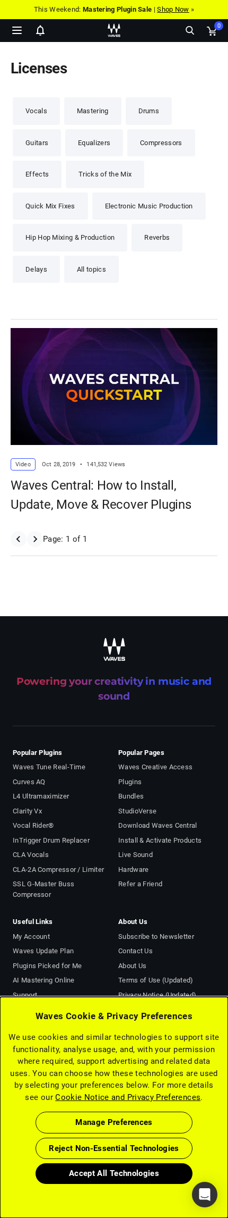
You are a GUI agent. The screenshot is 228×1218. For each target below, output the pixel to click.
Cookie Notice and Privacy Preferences (127, 1097)
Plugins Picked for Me (47, 966)
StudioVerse (137, 811)
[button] (0, 1164)
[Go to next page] (35, 539)
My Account (31, 936)
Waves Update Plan (43, 951)
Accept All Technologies (114, 1173)
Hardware (133, 869)
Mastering (93, 111)
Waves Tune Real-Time (49, 767)
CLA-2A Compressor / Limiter (58, 869)
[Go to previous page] (19, 539)
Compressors (161, 143)
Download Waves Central (157, 825)
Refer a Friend (140, 884)
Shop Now (173, 9)
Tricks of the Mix (104, 174)
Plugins (130, 782)
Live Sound (135, 855)
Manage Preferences (113, 1122)
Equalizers (94, 143)
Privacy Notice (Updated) (157, 995)
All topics (91, 269)
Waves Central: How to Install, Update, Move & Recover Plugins (101, 495)
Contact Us (135, 951)
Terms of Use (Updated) (156, 980)
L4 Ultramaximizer (41, 796)
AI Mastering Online (44, 980)
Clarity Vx (27, 811)
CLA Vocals (31, 855)
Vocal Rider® (33, 825)
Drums (149, 111)
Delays (36, 269)
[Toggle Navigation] (17, 30)
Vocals (36, 111)
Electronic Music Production (149, 206)
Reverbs (157, 237)
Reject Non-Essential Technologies (114, 1148)
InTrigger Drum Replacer (51, 840)
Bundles (131, 796)
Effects (37, 174)
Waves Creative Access (155, 767)
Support (25, 995)
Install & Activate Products (159, 840)
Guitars (36, 143)
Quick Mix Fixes (50, 206)
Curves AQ (29, 782)
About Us (132, 966)
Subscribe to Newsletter (156, 936)
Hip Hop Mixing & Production (70, 237)
